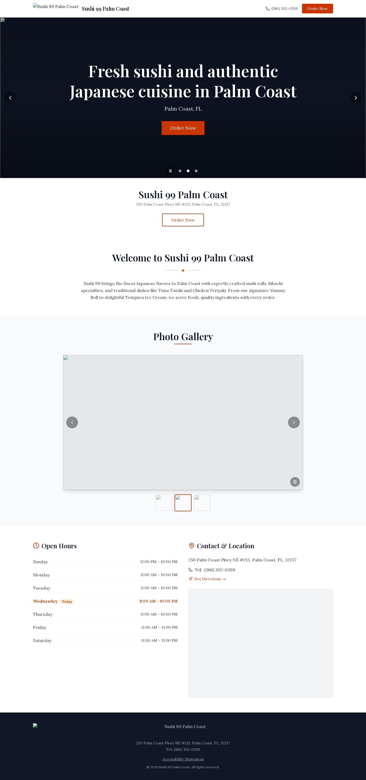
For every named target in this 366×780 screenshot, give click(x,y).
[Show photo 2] (183, 502)
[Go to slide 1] (180, 170)
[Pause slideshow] (170, 171)
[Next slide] (356, 98)
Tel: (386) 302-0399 (183, 749)
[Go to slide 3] (196, 170)
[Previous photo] (72, 422)
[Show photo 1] (163, 502)
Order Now (317, 8)
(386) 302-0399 (284, 8)
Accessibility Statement (183, 759)
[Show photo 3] (202, 502)
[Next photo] (294, 422)
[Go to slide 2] (188, 170)
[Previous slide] (10, 98)
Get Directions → (210, 578)
